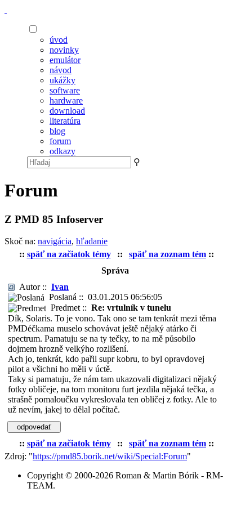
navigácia (55, 241)
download (67, 110)
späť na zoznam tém (167, 254)
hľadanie (92, 241)
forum (60, 141)
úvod (59, 39)
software (65, 90)
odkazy (62, 151)
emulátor (65, 60)
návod (61, 70)
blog (57, 131)
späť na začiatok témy (69, 254)
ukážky (62, 80)
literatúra (65, 121)
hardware (66, 100)
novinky (64, 50)
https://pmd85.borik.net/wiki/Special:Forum (110, 456)
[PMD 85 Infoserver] (6, 9)
